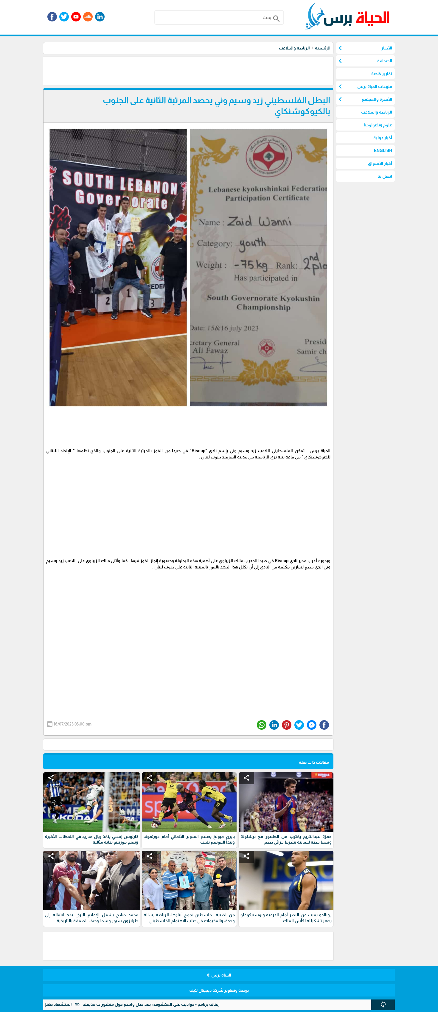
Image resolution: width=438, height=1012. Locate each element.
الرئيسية (322, 48)
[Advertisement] (225, 70)
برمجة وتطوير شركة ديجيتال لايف (219, 990)
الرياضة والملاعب (294, 48)
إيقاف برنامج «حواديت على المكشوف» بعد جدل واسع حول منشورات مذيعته (182, 1004)
